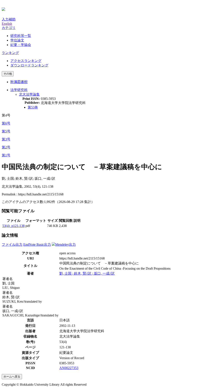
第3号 (6, 139)
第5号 (6, 131)
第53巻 (33, 107)
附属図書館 (19, 82)
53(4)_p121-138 (13, 226)
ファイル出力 (12, 244)
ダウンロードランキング (29, 65)
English (7, 23)
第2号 (6, 147)
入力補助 (9, 19)
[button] (9, 28)
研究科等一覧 (20, 36)
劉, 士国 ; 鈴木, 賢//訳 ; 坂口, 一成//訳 (87, 273)
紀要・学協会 (20, 45)
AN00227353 (68, 368)
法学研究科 (19, 90)
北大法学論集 (29, 94)
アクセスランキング (25, 61)
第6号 (6, 123)
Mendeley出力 (65, 244)
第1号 (6, 155)
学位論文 (17, 40)
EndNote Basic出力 (37, 244)
